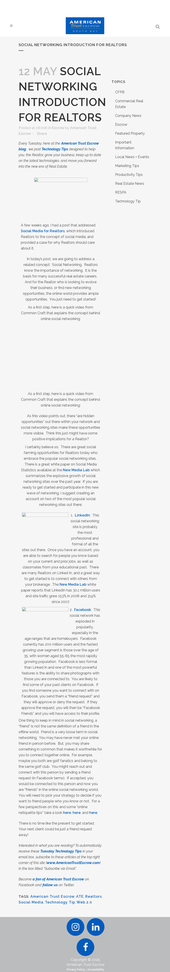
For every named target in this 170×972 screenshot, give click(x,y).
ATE (80, 896)
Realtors (93, 896)
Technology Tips (55, 149)
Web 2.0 (84, 902)
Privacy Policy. (76, 969)
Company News (128, 116)
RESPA (120, 192)
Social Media (31, 902)
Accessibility (95, 969)
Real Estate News (129, 183)
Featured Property (130, 133)
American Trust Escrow (52, 896)
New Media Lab (76, 470)
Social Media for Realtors (43, 231)
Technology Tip (60, 902)
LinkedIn (82, 515)
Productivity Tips (129, 175)
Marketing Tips (127, 166)
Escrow (58, 128)
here (67, 813)
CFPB (119, 92)
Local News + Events (132, 157)
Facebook (82, 610)
